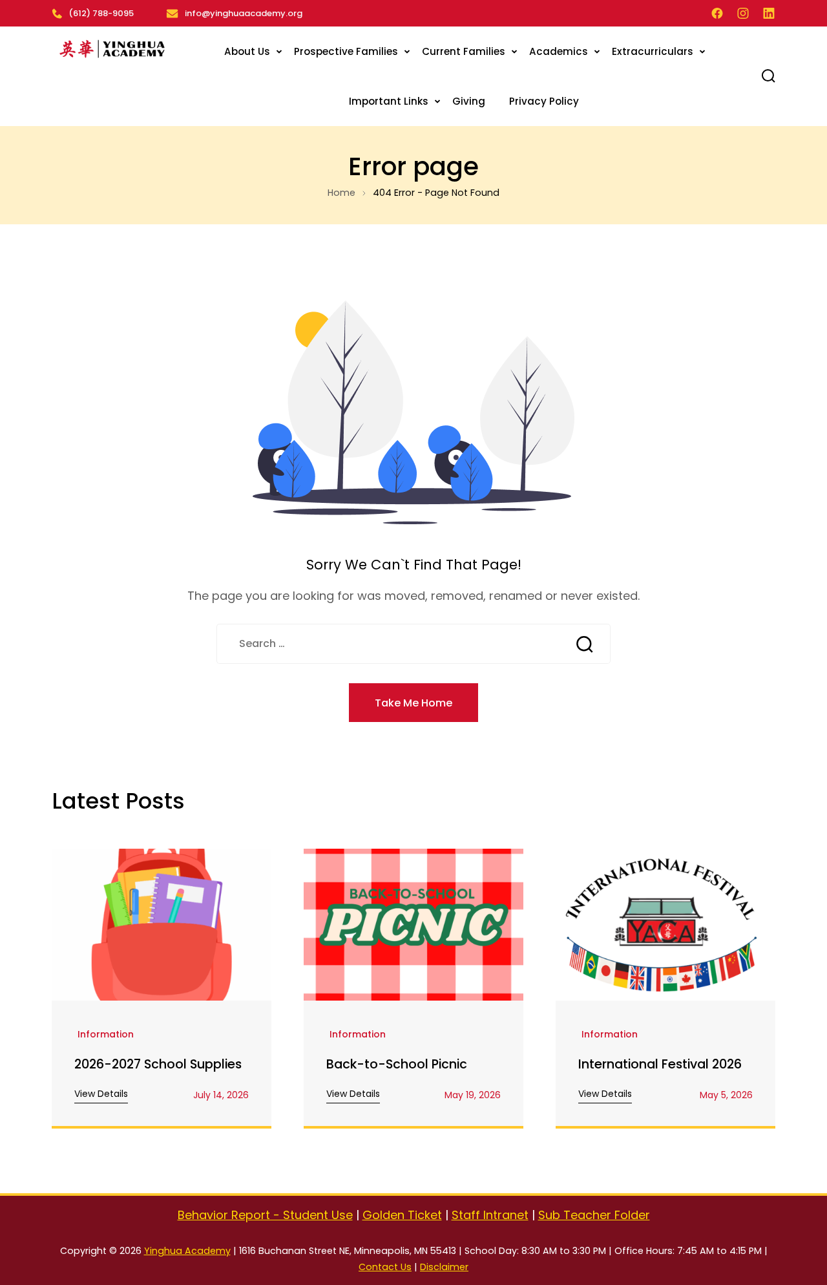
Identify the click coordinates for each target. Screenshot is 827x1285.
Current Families (463, 51)
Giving (468, 101)
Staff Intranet (490, 1215)
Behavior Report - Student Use (265, 1215)
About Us (247, 51)
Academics (558, 51)
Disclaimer (444, 1266)
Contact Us (385, 1266)
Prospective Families (346, 51)
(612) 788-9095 (101, 13)
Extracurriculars (652, 51)
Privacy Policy (544, 101)
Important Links (388, 101)
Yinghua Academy (187, 1250)
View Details (101, 1093)
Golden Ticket (402, 1215)
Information (106, 1035)
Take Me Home (413, 703)
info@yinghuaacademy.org (243, 13)
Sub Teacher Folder (594, 1215)
